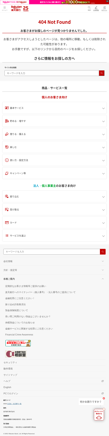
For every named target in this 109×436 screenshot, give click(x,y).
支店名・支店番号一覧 (14, 404)
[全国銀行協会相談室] (54, 353)
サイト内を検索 (10, 67)
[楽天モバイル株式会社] (54, 2)
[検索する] (101, 73)
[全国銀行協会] (54, 343)
